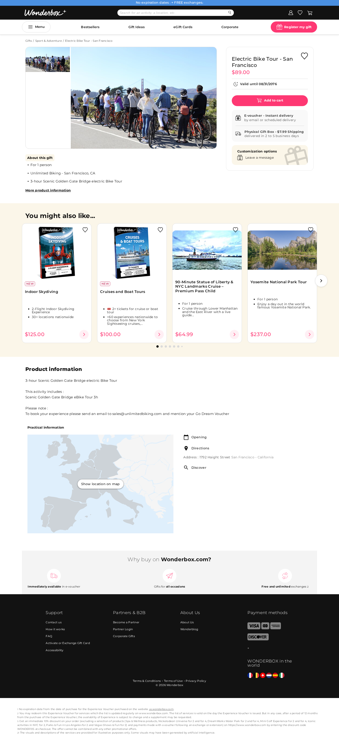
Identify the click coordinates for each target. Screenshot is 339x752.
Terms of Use (173, 681)
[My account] (290, 12)
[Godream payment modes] (270, 648)
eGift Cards (182, 27)
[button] (79, 94)
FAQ (49, 636)
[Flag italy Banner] (281, 675)
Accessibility (54, 650)
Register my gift (298, 27)
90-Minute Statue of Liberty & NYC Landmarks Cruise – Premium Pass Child (204, 286)
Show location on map (100, 484)
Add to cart (273, 100)
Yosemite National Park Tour (278, 282)
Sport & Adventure (48, 40)
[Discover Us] (258, 639)
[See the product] (84, 334)
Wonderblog (189, 629)
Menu (40, 27)
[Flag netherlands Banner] (269, 675)
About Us (187, 622)
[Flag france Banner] (250, 675)
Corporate (229, 27)
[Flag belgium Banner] (256, 675)
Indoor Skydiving (41, 291)
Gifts (28, 40)
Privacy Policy (196, 681)
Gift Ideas (136, 27)
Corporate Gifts (124, 636)
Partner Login (123, 629)
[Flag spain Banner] (275, 675)
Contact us (54, 622)
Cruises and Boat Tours (122, 291)
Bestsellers (90, 27)
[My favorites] (300, 12)
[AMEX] (275, 628)
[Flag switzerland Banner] (262, 675)
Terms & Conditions (147, 681)
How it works (55, 629)
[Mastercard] (265, 628)
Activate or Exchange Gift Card (68, 643)
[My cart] (309, 12)
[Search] (230, 12)
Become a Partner (126, 622)
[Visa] (253, 628)
